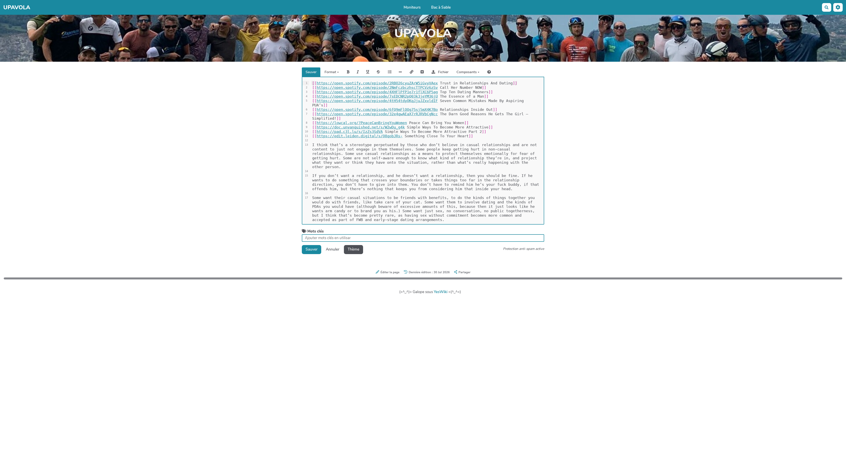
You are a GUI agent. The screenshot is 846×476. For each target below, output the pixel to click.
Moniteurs (412, 7)
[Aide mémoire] (489, 72)
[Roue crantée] (838, 7)
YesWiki (440, 291)
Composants (467, 72)
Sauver (311, 72)
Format (331, 72)
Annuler (332, 249)
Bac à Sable (441, 7)
